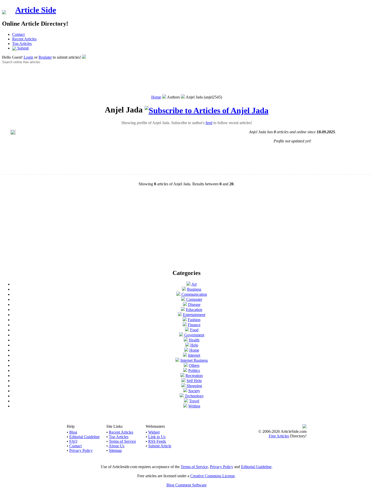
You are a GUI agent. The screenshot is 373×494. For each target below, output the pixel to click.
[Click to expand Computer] (183, 299)
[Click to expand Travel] (186, 401)
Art (194, 284)
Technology (194, 396)
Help (194, 345)
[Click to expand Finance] (185, 325)
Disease (194, 304)
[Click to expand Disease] (185, 304)
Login (28, 57)
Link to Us (156, 437)
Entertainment (194, 314)
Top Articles (22, 43)
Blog (73, 432)
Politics (194, 370)
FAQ (73, 441)
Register (45, 57)
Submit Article (159, 446)
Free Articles (279, 436)
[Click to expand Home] (186, 350)
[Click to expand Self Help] (183, 380)
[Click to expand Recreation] (182, 375)
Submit (22, 48)
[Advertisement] (186, 82)
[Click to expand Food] (187, 330)
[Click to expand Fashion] (185, 320)
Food (194, 330)
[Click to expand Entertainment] (180, 314)
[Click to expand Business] (184, 289)
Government (194, 335)
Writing (194, 406)
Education (194, 309)
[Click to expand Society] (185, 391)
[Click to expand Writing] (185, 406)
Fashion (194, 320)
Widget (154, 432)
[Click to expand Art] (189, 284)
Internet (194, 355)
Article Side (35, 9)
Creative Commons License (212, 476)
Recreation (194, 375)
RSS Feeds (157, 441)
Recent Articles (24, 39)
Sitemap (115, 450)
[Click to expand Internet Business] (177, 360)
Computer (194, 299)
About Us (116, 446)
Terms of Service (122, 441)
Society (194, 391)
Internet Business (194, 360)
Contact (18, 34)
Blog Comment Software (186, 485)
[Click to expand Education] (183, 309)
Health (194, 340)
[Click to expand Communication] (178, 294)
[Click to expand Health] (186, 340)
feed (209, 123)
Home (156, 97)
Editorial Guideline (84, 437)
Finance (194, 325)
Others (194, 365)
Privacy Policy (81, 450)
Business (194, 289)
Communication (194, 294)
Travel (194, 401)
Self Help (194, 380)
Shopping (194, 386)
